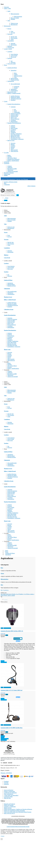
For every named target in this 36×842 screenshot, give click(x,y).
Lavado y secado (8, 48)
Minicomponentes (15, 13)
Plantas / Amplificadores (13, 160)
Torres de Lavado (11, 63)
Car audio (6, 152)
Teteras (12, 148)
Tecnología (6, 163)
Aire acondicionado (15, 84)
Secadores (13, 100)
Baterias (12, 144)
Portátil (16, 88)
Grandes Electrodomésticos (13, 104)
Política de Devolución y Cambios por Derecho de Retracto (18, 809)
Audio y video (7, 8)
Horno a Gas (14, 117)
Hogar (5, 65)
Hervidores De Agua (15, 137)
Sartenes (13, 147)
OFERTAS (6, 162)
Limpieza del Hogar (12, 67)
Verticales (13, 43)
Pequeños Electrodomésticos (14, 123)
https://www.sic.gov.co (9, 813)
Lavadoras (9, 51)
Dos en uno (13, 57)
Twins (12, 39)
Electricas (13, 62)
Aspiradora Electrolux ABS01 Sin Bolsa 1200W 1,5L (12, 631)
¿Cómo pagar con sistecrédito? (11, 795)
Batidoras (13, 131)
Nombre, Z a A (23, 594)
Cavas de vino (10, 47)
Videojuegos (10, 170)
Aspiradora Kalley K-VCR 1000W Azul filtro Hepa (11, 727)
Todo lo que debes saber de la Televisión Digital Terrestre (17, 812)
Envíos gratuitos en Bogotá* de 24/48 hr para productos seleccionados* (18, 178)
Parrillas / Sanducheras (16, 133)
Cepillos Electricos (15, 96)
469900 (6, 175)
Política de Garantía (8, 805)
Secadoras (9, 58)
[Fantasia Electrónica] (8, 193)
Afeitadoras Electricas (16, 98)
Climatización (10, 81)
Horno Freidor (14, 128)
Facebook (6, 781)
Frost (12, 31)
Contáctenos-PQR (8, 796)
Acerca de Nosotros (8, 790)
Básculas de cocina (15, 136)
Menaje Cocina (10, 140)
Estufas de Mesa (14, 114)
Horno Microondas (15, 135)
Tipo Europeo (14, 38)
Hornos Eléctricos (15, 119)
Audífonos (9, 167)
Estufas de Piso (14, 116)
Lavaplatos (13, 120)
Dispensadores (14, 121)
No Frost (13, 32)
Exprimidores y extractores (17, 139)
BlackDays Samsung (9, 172)
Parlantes (13, 19)
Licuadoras (13, 129)
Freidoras (13, 127)
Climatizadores (14, 90)
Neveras (9, 28)
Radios (9, 155)
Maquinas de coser (11, 92)
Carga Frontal (14, 55)
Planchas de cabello (15, 97)
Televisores (6, 383)
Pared (15, 110)
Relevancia (9, 594)
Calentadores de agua (8, 309)
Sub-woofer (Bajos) (12, 158)
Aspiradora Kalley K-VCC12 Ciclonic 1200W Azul (11, 690)
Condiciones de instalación (10, 792)
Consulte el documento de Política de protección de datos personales (18, 826)
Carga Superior (14, 54)
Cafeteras (13, 125)
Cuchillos (13, 145)
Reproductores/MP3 (12, 168)
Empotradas (17, 112)
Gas (11, 61)
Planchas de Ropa (15, 79)
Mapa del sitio (7, 798)
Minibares (9, 46)
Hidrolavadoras (14, 78)
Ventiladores (13, 89)
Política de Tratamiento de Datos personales (14, 810)
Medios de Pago (8, 808)
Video (8, 20)
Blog (5, 183)
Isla (15, 109)
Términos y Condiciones (10, 806)
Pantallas (9, 156)
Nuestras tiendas (10, 182)
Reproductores (14, 24)
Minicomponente (18, 16)
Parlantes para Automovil (13, 159)
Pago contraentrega (8, 794)
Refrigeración (7, 26)
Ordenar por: (4, 592)
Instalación (16, 86)
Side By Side (14, 36)
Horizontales (14, 44)
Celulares (9, 166)
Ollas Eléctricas (14, 151)
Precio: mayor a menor (9, 595)
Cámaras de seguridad (12, 171)
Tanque (15, 74)
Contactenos (7, 184)
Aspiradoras (13, 70)
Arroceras (13, 143)
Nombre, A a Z (15, 594)
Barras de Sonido (15, 18)
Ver (1, 596)
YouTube (6, 782)
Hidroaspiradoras (18, 75)
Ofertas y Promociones (9, 791)
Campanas (13, 106)
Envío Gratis (7, 174)
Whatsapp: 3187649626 (6, 773)
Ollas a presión (14, 150)
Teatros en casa (14, 23)
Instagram (6, 784)
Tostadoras (13, 132)
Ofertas (5, 381)
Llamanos (31, 186)
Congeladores (10, 40)
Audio (8, 11)
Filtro (15, 77)
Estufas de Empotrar (15, 113)
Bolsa (15, 73)
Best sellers (3, 594)
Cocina (5, 101)
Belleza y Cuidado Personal (13, 93)
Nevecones (9, 34)
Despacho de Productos (9, 804)
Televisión (6, 7)
